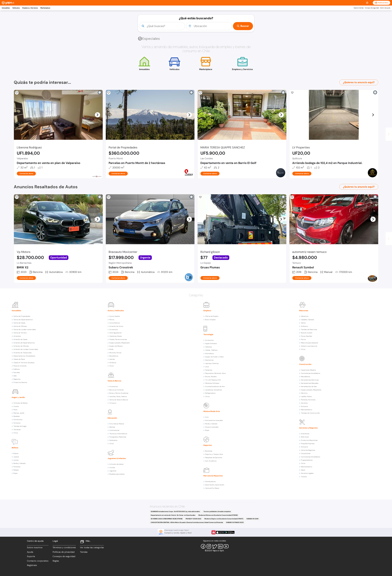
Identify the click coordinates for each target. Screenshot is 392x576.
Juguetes (112, 471)
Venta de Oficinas (20, 326)
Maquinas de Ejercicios (213, 457)
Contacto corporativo (37, 560)
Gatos (303, 323)
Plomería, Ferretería (308, 400)
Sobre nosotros (34, 547)
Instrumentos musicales (214, 420)
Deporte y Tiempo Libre (214, 454)
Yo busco (112, 403)
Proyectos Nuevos (20, 382)
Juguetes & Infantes (117, 458)
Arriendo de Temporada (22, 353)
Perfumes (16, 467)
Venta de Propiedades (21, 316)
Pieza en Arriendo (20, 366)
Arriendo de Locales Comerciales (25, 349)
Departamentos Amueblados (24, 356)
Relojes (16, 470)
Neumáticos (113, 356)
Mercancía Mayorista (213, 476)
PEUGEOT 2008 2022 (193, 519)
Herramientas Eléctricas (310, 380)
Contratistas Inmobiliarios (310, 373)
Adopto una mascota (309, 346)
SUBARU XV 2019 (252, 519)
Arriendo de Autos (116, 326)
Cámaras (208, 347)
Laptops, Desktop (212, 363)
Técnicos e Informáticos (118, 434)
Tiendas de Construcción (310, 413)
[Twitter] (214, 546)
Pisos (15, 410)
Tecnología (208, 334)
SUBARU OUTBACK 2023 (235, 522)
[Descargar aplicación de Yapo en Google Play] (229, 532)
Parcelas (16, 372)
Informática (209, 353)
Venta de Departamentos (23, 320)
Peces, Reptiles (306, 336)
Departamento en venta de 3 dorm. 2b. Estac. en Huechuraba (173, 515)
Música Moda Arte (211, 411)
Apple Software (211, 343)
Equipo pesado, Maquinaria (119, 343)
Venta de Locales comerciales (24, 329)
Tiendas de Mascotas (309, 329)
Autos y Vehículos (116, 310)
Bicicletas (208, 451)
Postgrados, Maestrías (117, 437)
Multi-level (305, 437)
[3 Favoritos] (17, 197)
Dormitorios (17, 419)
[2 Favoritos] (108, 197)
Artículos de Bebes (20, 403)
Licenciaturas (114, 430)
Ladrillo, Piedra (306, 396)
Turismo (304, 477)
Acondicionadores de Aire (215, 386)
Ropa (15, 473)
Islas (15, 376)
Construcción (305, 364)
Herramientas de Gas (309, 386)
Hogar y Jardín (18, 397)
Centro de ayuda (385, 8)
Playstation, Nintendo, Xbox (215, 373)
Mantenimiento (306, 410)
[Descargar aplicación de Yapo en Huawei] (213, 532)
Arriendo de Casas (20, 339)
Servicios (304, 403)
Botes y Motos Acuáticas (118, 393)
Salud (303, 470)
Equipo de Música (115, 346)
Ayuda (30, 552)
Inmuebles (6, 8)
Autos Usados (114, 316)
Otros (15, 433)
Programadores (307, 460)
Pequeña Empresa (307, 443)
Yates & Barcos (114, 381)
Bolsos (15, 453)
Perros (303, 339)
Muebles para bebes (117, 474)
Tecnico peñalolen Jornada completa (217, 511)
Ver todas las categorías (92, 547)
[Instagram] (209, 546)
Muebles (16, 416)
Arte (207, 417)
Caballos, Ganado (307, 320)
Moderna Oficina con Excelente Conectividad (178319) (218, 515)
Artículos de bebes (116, 464)
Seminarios (113, 440)
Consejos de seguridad (372, 8)
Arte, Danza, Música (116, 424)
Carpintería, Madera (308, 370)
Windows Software (212, 383)
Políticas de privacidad (64, 552)
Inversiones (305, 434)
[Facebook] (203, 546)
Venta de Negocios (308, 450)
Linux (207, 367)
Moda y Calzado (19, 463)
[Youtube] (226, 546)
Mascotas (303, 310)
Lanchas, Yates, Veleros (118, 396)
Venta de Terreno (20, 333)
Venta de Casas (19, 323)
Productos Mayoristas (309, 440)
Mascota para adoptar (309, 343)
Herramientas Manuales (309, 383)
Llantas (112, 359)
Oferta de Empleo (211, 316)
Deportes (207, 445)
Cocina (16, 406)
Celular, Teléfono (211, 350)
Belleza (15, 447)
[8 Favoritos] (108, 93)
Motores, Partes (115, 353)
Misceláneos (305, 376)
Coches (112, 467)
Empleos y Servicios (30, 8)
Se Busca (112, 363)
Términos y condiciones (64, 547)
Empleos (207, 310)
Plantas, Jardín (18, 413)
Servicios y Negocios (308, 428)
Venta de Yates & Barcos (118, 400)
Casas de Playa (19, 359)
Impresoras (209, 360)
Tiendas (83, 552)
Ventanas (17, 429)
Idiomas (112, 427)
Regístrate (32, 565)
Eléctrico (304, 393)
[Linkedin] (220, 546)
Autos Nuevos (114, 323)
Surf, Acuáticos (211, 461)
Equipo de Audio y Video (214, 357)
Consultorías (305, 453)
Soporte (31, 556)
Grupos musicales (211, 427)
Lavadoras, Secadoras (213, 390)
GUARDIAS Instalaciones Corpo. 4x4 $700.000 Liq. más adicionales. (175, 511)
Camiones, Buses (115, 336)
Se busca (16, 423)
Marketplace (45, 8)
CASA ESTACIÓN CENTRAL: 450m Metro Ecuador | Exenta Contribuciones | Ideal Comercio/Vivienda (187, 522)
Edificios (16, 369)
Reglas (56, 560)
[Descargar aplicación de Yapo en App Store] (220, 532)
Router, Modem (211, 376)
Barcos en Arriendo (116, 390)
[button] (97, 114)
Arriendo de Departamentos (24, 343)
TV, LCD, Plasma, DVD (213, 380)
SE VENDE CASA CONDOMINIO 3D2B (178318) (166, 519)
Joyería (16, 457)
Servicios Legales (307, 473)
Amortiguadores (115, 333)
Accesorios (113, 329)
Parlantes (208, 370)
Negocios (16, 379)
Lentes (16, 460)
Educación (112, 418)
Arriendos (17, 336)
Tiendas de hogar (20, 426)
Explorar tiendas (359, 8)
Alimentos (304, 316)
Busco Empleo (210, 320)
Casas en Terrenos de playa (23, 363)
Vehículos (16, 8)
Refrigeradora (210, 393)
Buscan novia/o (306, 333)
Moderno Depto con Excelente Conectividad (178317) (223, 519)
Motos (111, 320)
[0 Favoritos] (17, 93)
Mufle (111, 349)
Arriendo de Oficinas (21, 346)
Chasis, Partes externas (118, 339)
